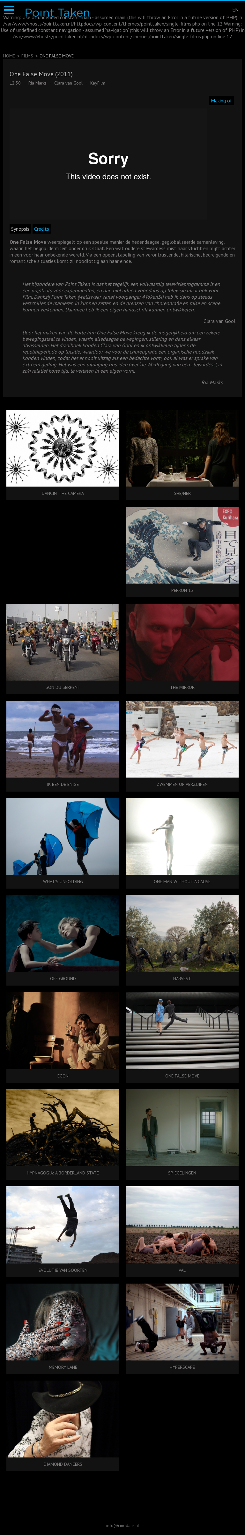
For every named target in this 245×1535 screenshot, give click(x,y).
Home (9, 56)
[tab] (222, 100)
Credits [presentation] (41, 229)
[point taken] (57, 12)
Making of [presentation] (221, 100)
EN (235, 9)
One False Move (57, 56)
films (27, 56)
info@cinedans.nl (122, 1525)
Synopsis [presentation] (20, 229)
